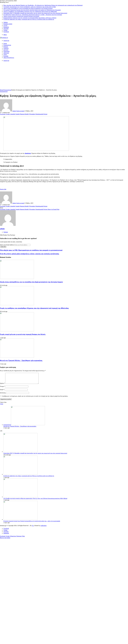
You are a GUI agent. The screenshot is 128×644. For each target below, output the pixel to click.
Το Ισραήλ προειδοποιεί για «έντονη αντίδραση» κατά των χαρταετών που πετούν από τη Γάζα (29, 7)
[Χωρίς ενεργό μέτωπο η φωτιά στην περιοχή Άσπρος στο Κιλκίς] (17, 331)
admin (14, 111)
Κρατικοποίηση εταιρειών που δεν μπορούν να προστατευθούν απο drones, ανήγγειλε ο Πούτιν (29, 18)
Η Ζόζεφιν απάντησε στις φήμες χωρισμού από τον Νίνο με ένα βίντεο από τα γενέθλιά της (28, 19)
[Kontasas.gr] (4, 37)
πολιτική (5, 50)
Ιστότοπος (3, 393)
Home (5, 43)
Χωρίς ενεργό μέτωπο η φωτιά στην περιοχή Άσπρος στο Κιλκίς (21, 16)
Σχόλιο (2, 383)
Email (2, 389)
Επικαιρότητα (7, 45)
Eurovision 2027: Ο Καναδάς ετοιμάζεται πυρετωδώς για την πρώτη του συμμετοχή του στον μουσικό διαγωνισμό (35, 13)
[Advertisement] (64, 76)
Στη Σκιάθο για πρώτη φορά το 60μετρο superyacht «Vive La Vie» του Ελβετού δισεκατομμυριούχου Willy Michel (35, 498)
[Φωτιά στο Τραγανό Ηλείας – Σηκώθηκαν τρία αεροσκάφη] (17, 357)
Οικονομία (6, 51)
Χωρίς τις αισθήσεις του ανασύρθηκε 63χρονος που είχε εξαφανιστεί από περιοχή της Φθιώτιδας (30, 11)
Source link (3, 189)
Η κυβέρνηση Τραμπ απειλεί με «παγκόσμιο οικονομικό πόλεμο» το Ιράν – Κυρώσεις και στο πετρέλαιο (32, 14)
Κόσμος (5, 46)
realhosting (43, 525)
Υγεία (5, 54)
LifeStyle (6, 48)
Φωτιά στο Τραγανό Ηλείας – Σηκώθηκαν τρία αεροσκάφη (21, 360)
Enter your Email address (7, 245)
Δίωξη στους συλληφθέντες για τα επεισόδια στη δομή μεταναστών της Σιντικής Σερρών (28, 8)
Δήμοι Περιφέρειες (8, 57)
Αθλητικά (6, 53)
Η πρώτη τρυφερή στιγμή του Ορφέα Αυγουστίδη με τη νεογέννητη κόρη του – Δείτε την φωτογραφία (31, 521)
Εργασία (5, 56)
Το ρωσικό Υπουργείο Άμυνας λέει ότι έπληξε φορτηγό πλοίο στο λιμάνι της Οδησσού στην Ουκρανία (32, 10)
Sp (33, 525)
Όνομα (2, 386)
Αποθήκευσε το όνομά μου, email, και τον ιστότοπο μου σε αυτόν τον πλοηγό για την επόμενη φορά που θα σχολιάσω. (35, 396)
